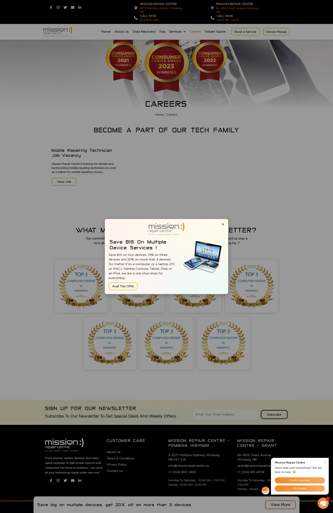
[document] (166, 256)
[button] (323, 503)
